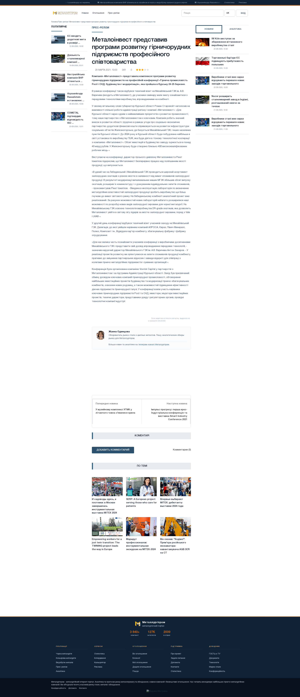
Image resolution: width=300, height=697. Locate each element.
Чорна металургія (64, 654)
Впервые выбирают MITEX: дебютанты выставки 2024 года (171, 502)
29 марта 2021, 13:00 (106, 70)
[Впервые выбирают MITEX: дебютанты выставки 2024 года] (175, 486)
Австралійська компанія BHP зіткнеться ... (76, 77)
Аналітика (60, 671)
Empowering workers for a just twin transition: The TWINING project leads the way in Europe (107, 544)
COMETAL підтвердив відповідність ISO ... (75, 118)
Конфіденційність (217, 671)
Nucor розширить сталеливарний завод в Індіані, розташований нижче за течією (230, 101)
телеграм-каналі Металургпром (153, 345)
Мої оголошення (140, 662)
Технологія (214, 662)
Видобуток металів (64, 662)
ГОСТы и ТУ (214, 654)
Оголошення (98, 13)
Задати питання (178, 658)
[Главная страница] (64, 13)
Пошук (135, 671)
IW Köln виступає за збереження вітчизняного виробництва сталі (227, 42)
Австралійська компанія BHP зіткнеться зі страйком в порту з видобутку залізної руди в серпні (134, 2)
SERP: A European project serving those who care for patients (141, 502)
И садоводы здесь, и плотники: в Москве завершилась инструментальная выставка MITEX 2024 (104, 506)
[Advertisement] (141, 371)
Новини (85, 13)
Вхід (243, 13)
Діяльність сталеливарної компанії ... (76, 58)
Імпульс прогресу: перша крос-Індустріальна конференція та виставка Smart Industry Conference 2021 (169, 415)
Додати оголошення (141, 667)
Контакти (175, 667)
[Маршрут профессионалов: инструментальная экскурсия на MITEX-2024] (141, 526)
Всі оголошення (139, 654)
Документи (214, 658)
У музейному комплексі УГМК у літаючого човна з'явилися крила (115, 411)
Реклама (243, 2)
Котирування (100, 658)
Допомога (175, 662)
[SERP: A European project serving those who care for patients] (141, 486)
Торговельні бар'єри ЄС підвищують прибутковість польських (227, 61)
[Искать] (220, 13)
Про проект (176, 654)
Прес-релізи (114, 13)
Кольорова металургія (66, 658)
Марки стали (215, 667)
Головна (54, 22)
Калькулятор (100, 662)
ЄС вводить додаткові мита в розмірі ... (76, 39)
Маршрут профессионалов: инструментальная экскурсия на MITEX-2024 (141, 544)
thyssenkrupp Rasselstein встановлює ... (75, 97)
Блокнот (136, 658)
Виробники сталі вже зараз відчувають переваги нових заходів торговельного (228, 80)
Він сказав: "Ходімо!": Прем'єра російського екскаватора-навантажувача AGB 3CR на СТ (175, 546)
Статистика (229, 2)
